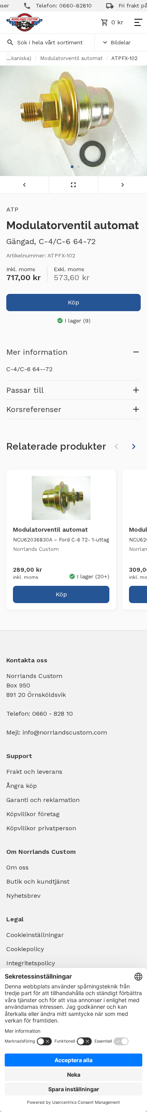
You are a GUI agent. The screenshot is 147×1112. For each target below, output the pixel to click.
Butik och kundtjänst (37, 881)
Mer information (36, 352)
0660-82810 (69, 5)
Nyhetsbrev (23, 895)
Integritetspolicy (30, 963)
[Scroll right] (134, 446)
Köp (73, 302)
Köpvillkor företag (33, 814)
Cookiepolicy (25, 949)
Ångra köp (21, 785)
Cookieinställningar (35, 935)
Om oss (17, 867)
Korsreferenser (33, 409)
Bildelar (121, 42)
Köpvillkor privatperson (41, 828)
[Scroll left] (116, 446)
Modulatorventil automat (71, 58)
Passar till (25, 390)
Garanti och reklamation (43, 800)
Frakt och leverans (34, 771)
